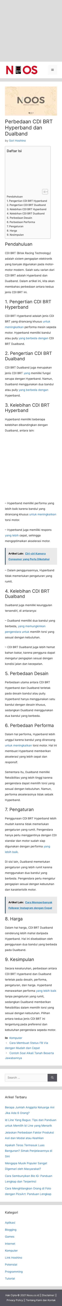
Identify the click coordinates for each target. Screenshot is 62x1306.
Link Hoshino (13, 1257)
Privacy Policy (15, 1300)
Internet (10, 1243)
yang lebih (12, 535)
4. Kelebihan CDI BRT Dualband (26, 213)
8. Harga (12, 230)
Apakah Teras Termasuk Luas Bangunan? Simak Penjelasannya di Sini (28, 1151)
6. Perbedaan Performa (21, 222)
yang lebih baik (46, 990)
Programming (14, 1271)
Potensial (11, 1264)
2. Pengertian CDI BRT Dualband (26, 205)
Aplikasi (10, 1222)
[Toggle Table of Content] (43, 192)
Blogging (10, 1229)
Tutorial (10, 1278)
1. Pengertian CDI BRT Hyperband (27, 200)
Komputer (15, 1038)
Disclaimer (48, 1295)
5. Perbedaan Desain (19, 217)
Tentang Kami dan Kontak (41, 1300)
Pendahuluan (15, 196)
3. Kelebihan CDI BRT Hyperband (26, 209)
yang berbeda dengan (33, 338)
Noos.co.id (33, 1295)
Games (9, 1236)
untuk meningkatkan (42, 514)
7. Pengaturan (15, 226)
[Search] (52, 1078)
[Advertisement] (31, 31)
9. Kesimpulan (15, 234)
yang (27, 373)
